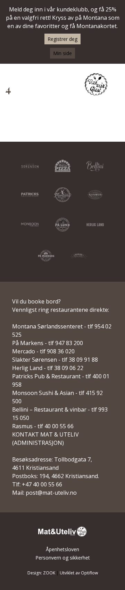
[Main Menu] (115, 85)
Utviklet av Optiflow (79, 573)
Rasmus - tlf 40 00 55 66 (43, 426)
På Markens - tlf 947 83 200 (47, 343)
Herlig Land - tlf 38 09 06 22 (47, 368)
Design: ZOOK (41, 573)
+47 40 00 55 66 (42, 484)
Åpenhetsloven (62, 549)
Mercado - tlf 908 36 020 (43, 351)
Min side (62, 53)
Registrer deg (62, 39)
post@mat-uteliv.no (51, 492)
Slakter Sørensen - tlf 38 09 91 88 (55, 359)
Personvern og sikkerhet (62, 557)
